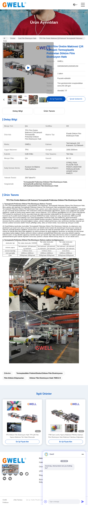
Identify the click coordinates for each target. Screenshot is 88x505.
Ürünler (12, 38)
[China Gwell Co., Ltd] (14, 5)
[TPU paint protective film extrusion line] (28, 68)
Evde (5, 38)
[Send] (82, 501)
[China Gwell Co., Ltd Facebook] (10, 474)
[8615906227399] (27, 474)
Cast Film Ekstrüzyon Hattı (27, 38)
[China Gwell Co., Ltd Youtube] (21, 474)
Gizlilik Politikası (6, 501)
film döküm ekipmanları (14, 378)
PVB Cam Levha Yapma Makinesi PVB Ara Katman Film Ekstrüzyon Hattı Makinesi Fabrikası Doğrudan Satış (65, 436)
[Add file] (45, 501)
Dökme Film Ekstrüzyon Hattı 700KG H (45, 378)
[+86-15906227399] (10, 478)
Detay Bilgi (18, 111)
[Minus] (82, 454)
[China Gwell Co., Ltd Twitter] (4, 474)
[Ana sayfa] (14, 463)
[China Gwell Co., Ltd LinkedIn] (16, 474)
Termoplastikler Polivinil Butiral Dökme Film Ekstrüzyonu (39, 373)
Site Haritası (18, 500)
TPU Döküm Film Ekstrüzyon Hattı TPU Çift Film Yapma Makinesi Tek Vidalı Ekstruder (22, 436)
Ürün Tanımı (49, 111)
